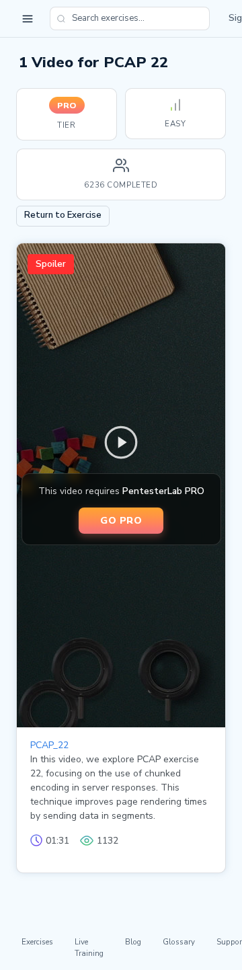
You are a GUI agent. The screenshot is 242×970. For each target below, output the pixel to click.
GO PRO (121, 520)
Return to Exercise (63, 215)
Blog (133, 941)
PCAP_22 (49, 745)
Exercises (37, 941)
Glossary (179, 941)
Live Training (89, 947)
